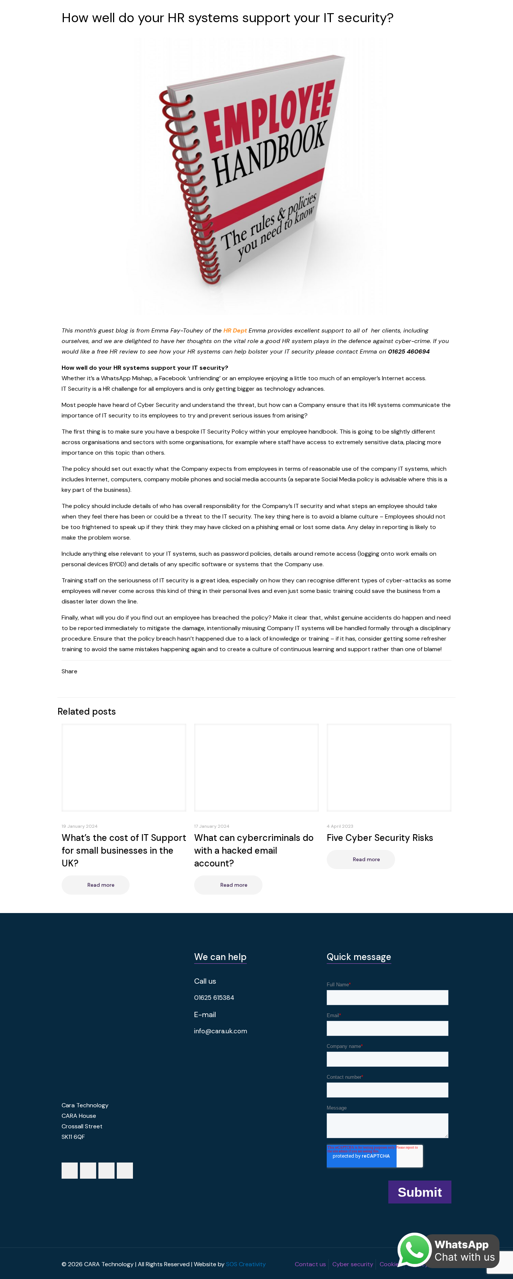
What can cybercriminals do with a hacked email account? (254, 850)
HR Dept (235, 330)
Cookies (391, 1264)
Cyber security (352, 1264)
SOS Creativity (246, 1264)
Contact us (310, 1264)
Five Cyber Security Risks (380, 838)
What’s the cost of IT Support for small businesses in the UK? (124, 850)
